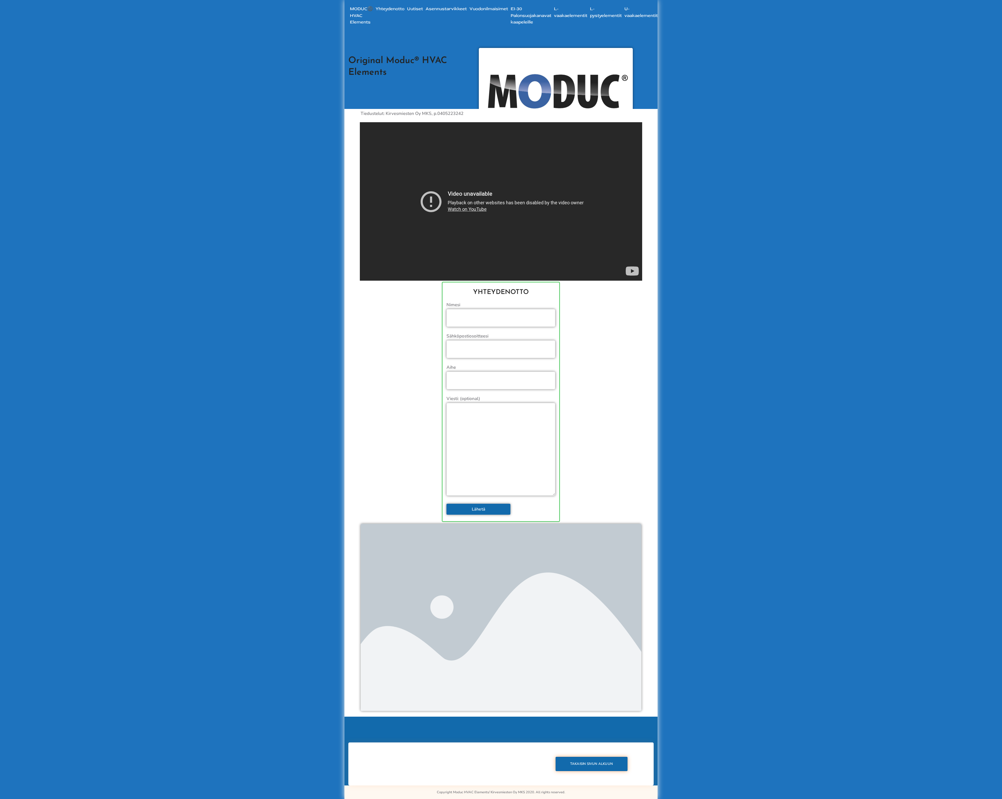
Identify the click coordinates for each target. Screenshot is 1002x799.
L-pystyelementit (606, 12)
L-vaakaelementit (570, 12)
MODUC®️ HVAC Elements (361, 15)
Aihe (451, 367)
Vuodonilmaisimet (488, 8)
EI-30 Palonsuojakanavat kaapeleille (531, 15)
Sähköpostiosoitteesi (467, 336)
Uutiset (415, 8)
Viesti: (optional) (463, 399)
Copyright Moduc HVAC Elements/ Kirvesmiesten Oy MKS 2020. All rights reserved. (501, 792)
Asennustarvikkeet (446, 8)
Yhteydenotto (389, 8)
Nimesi (453, 305)
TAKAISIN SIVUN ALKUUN (591, 763)
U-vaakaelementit (641, 12)
